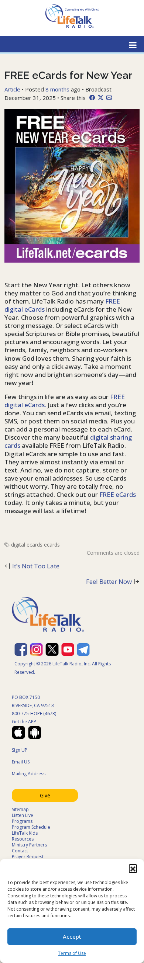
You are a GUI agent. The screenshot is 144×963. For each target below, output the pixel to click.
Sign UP (19, 750)
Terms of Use (72, 953)
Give (45, 795)
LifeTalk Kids (25, 833)
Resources (23, 839)
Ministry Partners (29, 845)
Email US (21, 762)
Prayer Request (28, 856)
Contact (20, 851)
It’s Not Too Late (35, 566)
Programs (22, 821)
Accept (72, 936)
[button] (133, 868)
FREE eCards (117, 494)
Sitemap (20, 809)
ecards (52, 544)
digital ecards (26, 544)
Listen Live (22, 815)
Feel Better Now (109, 581)
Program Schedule (31, 827)
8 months (57, 89)
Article (12, 89)
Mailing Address (28, 773)
